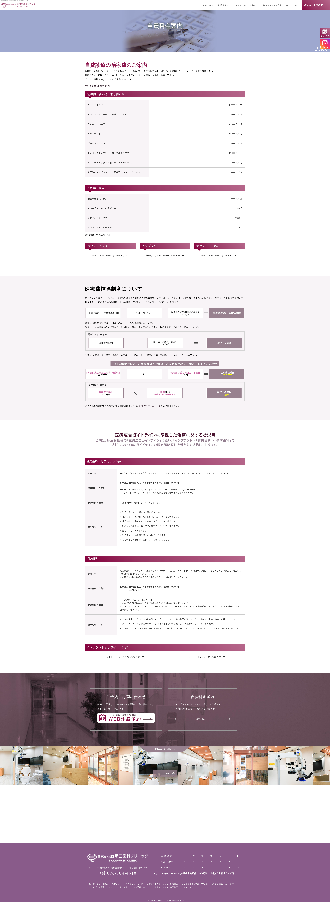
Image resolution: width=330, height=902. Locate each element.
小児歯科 (214, 884)
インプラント (112, 887)
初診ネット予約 (312, 5)
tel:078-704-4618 (118, 873)
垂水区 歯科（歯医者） (99, 884)
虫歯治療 (184, 884)
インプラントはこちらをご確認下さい (205, 656)
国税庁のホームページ (150, 406)
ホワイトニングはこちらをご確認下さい (123, 656)
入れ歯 (123, 887)
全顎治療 (174, 887)
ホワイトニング (150, 887)
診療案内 (224, 5)
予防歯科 (205, 884)
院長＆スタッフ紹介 (247, 5)
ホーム (208, 5)
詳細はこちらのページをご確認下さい (109, 255)
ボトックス (163, 887)
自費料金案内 (153, 884)
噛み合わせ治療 (227, 884)
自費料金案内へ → (202, 719)
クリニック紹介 (273, 5)
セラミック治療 (134, 887)
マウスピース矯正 (96, 887)
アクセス (293, 5)
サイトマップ (185, 887)
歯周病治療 (194, 884)
